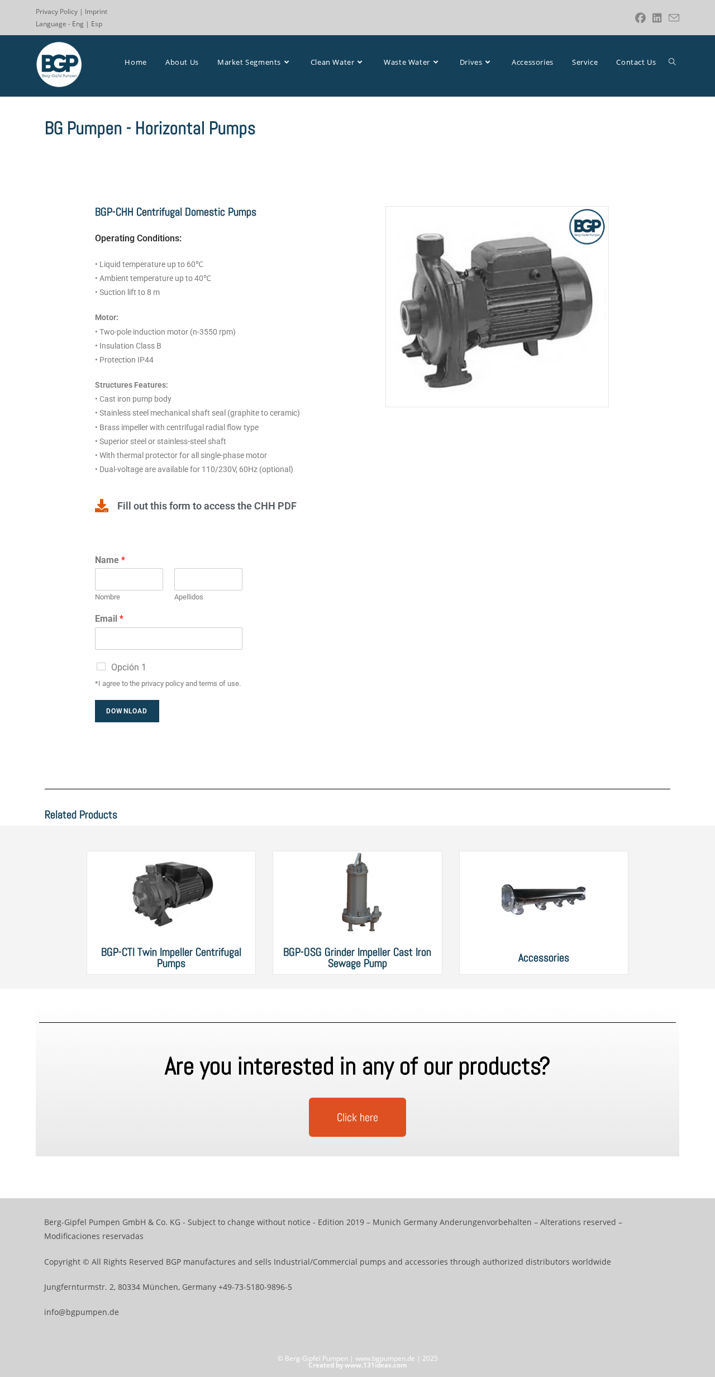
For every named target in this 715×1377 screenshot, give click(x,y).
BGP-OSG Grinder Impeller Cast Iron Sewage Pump (357, 957)
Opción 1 (128, 667)
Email (109, 618)
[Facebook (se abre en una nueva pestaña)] (640, 17)
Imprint (96, 11)
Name (110, 560)
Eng (78, 23)
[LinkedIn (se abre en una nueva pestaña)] (657, 17)
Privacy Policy (57, 11)
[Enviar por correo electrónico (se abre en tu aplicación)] (672, 18)
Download (127, 711)
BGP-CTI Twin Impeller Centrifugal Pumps (171, 957)
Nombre (107, 597)
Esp (96, 23)
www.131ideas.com (376, 1365)
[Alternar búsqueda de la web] (672, 62)
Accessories (543, 957)
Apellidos (188, 597)
